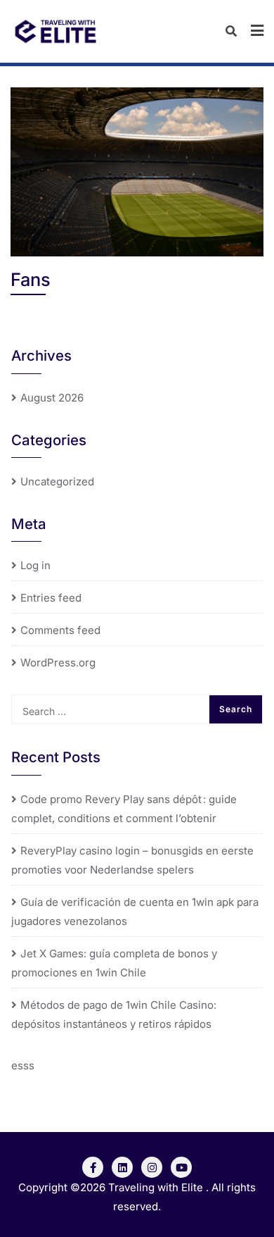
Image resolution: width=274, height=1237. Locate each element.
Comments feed (60, 630)
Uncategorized (57, 481)
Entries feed (50, 597)
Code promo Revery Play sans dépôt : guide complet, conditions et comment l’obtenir (124, 808)
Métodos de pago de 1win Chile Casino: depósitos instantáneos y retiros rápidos (113, 1014)
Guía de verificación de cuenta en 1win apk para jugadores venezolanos (135, 911)
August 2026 (52, 397)
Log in (35, 565)
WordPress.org (58, 662)
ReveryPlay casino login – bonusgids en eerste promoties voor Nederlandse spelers (132, 860)
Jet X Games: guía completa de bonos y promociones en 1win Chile (114, 963)
